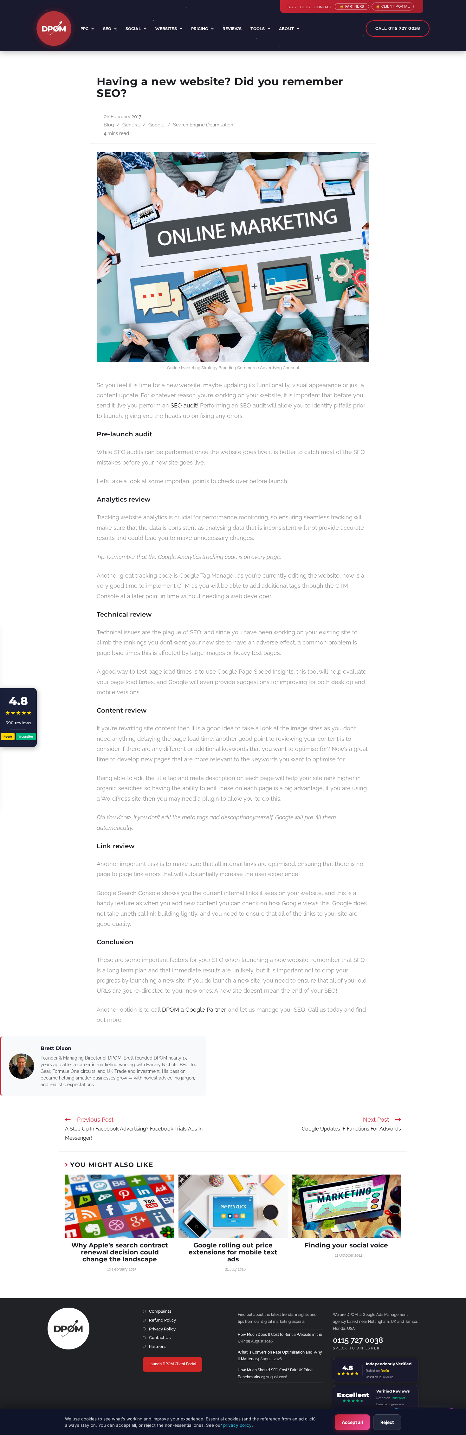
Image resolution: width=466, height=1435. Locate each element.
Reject (387, 1422)
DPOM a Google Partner (193, 1009)
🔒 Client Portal (393, 6)
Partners (157, 1346)
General (131, 124)
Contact (323, 7)
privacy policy (237, 1425)
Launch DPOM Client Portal (172, 1364)
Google (156, 124)
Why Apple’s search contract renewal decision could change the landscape (119, 1252)
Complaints (160, 1311)
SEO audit (184, 405)
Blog (305, 7)
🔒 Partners (352, 6)
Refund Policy (162, 1320)
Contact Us (160, 1337)
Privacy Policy (162, 1329)
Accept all (352, 1422)
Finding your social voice (346, 1245)
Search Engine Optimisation (203, 124)
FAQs (291, 7)
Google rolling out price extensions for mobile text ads (233, 1252)
